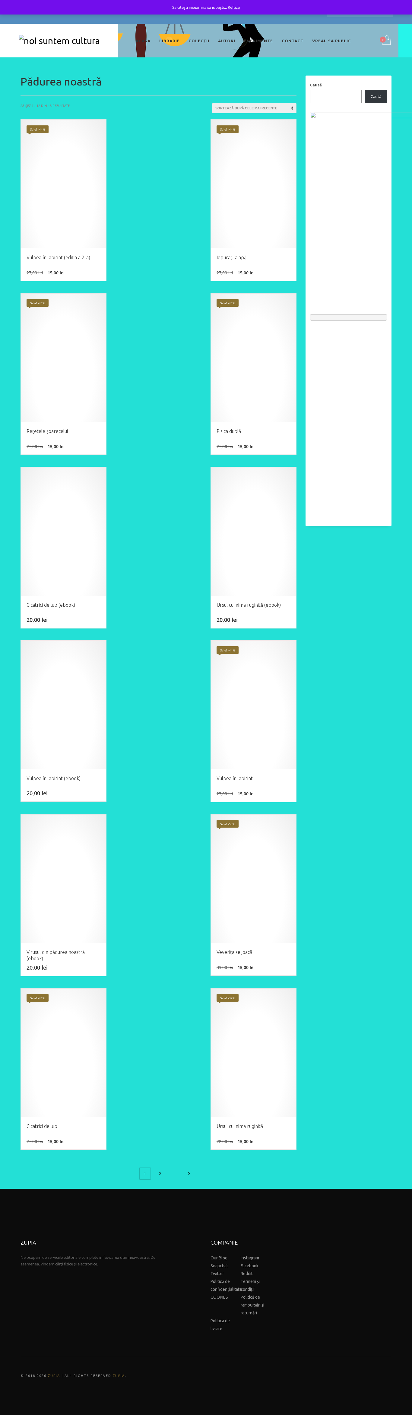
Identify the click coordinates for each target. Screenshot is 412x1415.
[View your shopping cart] (386, 41)
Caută (316, 85)
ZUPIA (54, 1376)
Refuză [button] (234, 7)
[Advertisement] (348, 420)
